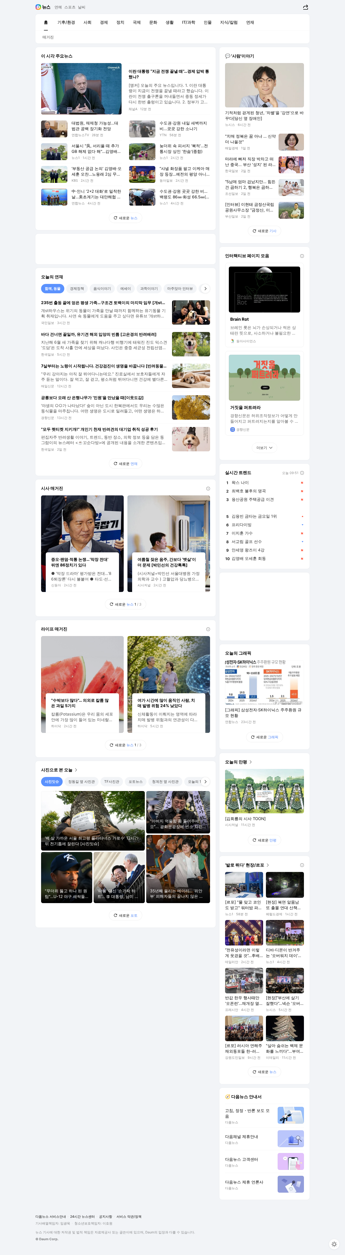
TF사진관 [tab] (111, 781)
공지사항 (105, 1216)
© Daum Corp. (46, 1239)
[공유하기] (305, 7)
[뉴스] (46, 7)
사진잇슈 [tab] (52, 781)
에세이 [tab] (125, 288)
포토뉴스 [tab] (136, 781)
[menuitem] (45, 22)
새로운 (128, 218)
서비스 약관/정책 (129, 1216)
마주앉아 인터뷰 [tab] (180, 288)
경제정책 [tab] (77, 288)
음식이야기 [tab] (102, 288)
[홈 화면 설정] (334, 1244)
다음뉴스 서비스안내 (50, 1216)
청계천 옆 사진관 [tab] (165, 781)
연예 (58, 7)
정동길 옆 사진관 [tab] (81, 781)
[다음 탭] (205, 288)
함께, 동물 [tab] (53, 288)
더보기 (262, 447)
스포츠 (70, 7)
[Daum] (38, 7)
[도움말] (208, 488)
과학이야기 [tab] (149, 288)
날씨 (81, 7)
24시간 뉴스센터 (82, 1216)
